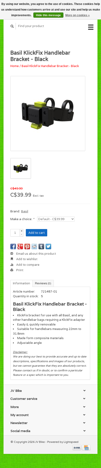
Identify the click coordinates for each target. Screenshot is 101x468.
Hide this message (48, 15)
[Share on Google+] (20, 246)
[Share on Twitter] (48, 246)
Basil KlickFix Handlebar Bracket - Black (50, 66)
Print (19, 270)
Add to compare (27, 265)
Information (21, 283)
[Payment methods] (77, 447)
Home (14, 66)
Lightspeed (71, 442)
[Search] (12, 26)
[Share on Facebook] (13, 246)
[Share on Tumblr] (41, 246)
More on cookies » (77, 15)
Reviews (43, 283)
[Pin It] (27, 246)
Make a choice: (22, 219)
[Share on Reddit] (34, 246)
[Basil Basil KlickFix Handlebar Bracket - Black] (48, 113)
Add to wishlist (26, 259)
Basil (24, 211)
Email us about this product (36, 254)
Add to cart (36, 233)
